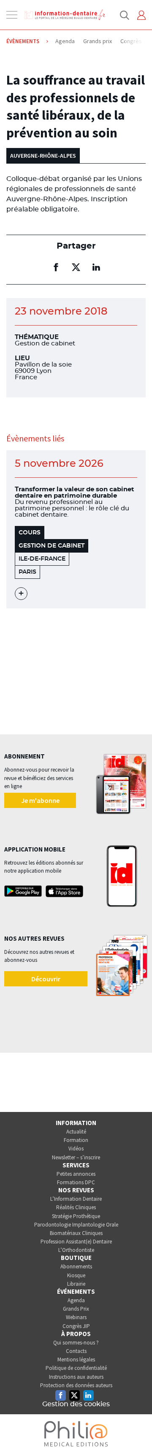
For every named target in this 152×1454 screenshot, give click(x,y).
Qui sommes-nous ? (76, 1342)
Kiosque (76, 1275)
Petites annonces (76, 1173)
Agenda (76, 1300)
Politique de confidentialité (76, 1368)
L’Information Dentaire (76, 1198)
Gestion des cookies (76, 1404)
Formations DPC (76, 1182)
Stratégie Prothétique (76, 1216)
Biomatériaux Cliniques (76, 1233)
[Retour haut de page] (136, 1432)
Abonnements (76, 1266)
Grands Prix (76, 1308)
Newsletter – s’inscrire (76, 1157)
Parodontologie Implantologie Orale (76, 1224)
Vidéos (76, 1148)
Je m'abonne (40, 800)
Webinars (76, 1317)
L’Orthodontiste (76, 1250)
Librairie (76, 1283)
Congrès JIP (76, 1326)
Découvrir (45, 979)
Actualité (76, 1131)
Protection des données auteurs (76, 1385)
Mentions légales (76, 1359)
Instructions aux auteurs (76, 1376)
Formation (76, 1140)
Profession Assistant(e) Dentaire (76, 1241)
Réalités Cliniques (76, 1207)
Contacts (76, 1351)
